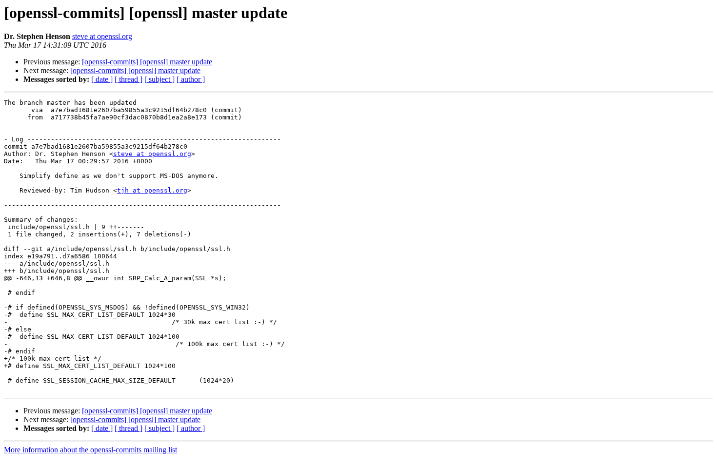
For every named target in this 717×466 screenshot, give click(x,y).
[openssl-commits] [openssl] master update (147, 62)
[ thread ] (128, 79)
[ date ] (102, 79)
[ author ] (191, 79)
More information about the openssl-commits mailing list (90, 450)
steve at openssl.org (102, 36)
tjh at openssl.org (152, 190)
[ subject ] (159, 79)
